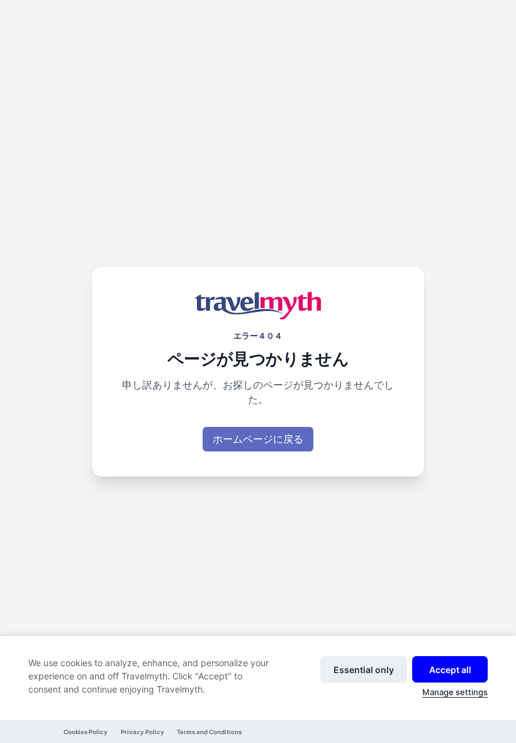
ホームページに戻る (258, 439)
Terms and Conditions (209, 732)
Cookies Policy (86, 732)
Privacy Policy (142, 732)
